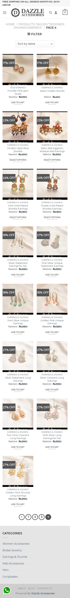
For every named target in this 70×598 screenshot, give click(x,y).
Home (10, 24)
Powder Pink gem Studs (17, 92)
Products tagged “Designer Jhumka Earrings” (39, 26)
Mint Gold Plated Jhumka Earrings (18, 207)
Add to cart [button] (18, 102)
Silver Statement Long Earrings (18, 379)
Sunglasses (10, 576)
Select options (18, 160)
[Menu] (5, 12)
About (22, 588)
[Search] (50, 12)
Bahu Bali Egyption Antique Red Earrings (52, 150)
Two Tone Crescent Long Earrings (18, 437)
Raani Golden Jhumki (52, 90)
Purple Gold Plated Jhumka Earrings (52, 207)
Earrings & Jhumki (15, 556)
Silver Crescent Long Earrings (52, 379)
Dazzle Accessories (43, 593)
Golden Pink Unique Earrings (52, 322)
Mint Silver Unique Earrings (18, 322)
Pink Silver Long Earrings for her (52, 437)
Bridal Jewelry (12, 550)
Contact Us (44, 588)
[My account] (56, 12)
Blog (31, 588)
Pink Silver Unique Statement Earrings (52, 264)
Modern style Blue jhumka (18, 150)
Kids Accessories (13, 563)
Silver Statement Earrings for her (18, 264)
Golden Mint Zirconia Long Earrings (18, 494)
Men (6, 570)
